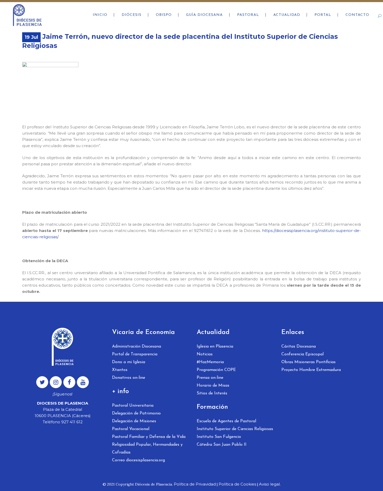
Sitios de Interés (212, 393)
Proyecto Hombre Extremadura (311, 370)
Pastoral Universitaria (132, 406)
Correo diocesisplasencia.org (138, 460)
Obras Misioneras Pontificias (308, 362)
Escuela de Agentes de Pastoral (226, 421)
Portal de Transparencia (134, 354)
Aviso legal (269, 484)
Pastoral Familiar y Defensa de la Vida (149, 437)
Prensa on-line (210, 378)
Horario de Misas (213, 385)
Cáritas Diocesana (298, 346)
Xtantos (119, 370)
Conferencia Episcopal (302, 354)
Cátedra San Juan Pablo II (221, 445)
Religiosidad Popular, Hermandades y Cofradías (147, 449)
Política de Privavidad (195, 484)
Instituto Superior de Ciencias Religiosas (235, 429)
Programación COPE (216, 370)
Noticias (205, 354)
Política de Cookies (237, 484)
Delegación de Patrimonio (136, 413)
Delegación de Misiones (134, 421)
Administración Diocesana (136, 346)
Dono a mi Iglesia (128, 362)
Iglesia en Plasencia (215, 346)
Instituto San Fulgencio (219, 437)
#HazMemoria (210, 362)
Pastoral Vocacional (130, 429)
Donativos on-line (128, 378)
